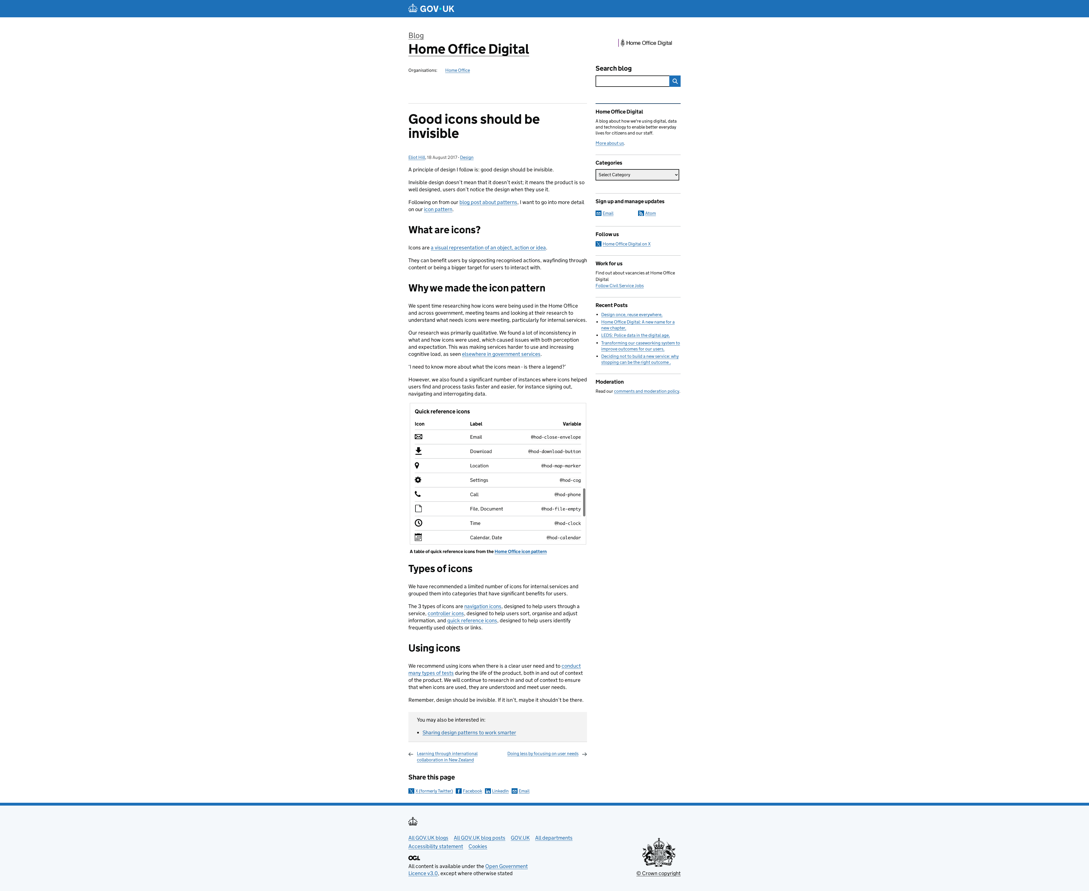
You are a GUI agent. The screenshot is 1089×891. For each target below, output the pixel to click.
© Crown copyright (658, 873)
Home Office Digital (468, 49)
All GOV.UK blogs (428, 838)
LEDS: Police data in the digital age (635, 335)
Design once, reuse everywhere (631, 314)
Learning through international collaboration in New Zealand (447, 756)
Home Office (457, 70)
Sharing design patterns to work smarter (469, 732)
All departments (554, 838)
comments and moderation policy (646, 391)
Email (524, 791)
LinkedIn (500, 791)
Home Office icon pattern (521, 551)
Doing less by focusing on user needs (543, 753)
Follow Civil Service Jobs (620, 285)
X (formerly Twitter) (434, 791)
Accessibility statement (435, 846)
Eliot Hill (416, 157)
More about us (610, 143)
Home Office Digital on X (627, 244)
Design (467, 157)
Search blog (614, 68)
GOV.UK (520, 838)
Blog (416, 35)
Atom (650, 213)
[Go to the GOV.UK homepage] (431, 8)
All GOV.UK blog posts (479, 838)
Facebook (472, 791)
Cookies (477, 846)
